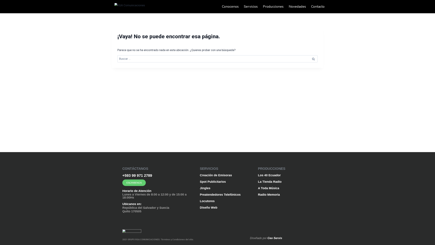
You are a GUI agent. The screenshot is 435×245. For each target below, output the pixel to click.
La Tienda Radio (270, 181)
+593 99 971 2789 (137, 175)
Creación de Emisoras (216, 175)
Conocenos (230, 6)
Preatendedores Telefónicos (220, 194)
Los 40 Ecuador (269, 175)
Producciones (273, 6)
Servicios (251, 6)
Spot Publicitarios (213, 181)
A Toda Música (268, 188)
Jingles (205, 188)
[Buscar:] (217, 58)
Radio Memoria (269, 194)
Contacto (318, 6)
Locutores (207, 201)
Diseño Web (208, 207)
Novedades (297, 6)
